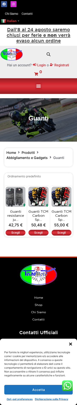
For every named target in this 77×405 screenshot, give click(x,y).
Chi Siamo (38, 312)
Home (11, 152)
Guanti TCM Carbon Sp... (38, 215)
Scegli (15, 232)
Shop (38, 305)
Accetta (38, 390)
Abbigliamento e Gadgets (27, 158)
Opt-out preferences (20, 399)
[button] (70, 344)
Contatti (38, 319)
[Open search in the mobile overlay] (48, 54)
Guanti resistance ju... (15, 215)
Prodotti (28, 152)
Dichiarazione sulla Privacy (51, 399)
